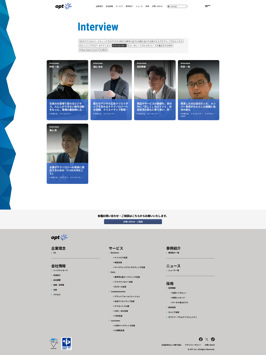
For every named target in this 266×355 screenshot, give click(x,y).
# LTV (112, 41)
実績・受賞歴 (58, 285)
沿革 (55, 289)
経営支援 (118, 262)
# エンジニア (85, 45)
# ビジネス (177, 41)
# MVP (169, 45)
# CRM (119, 41)
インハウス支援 (121, 257)
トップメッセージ (60, 270)
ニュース (139, 6)
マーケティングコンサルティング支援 (130, 267)
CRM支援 (118, 315)
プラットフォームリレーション (127, 296)
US (54, 252)
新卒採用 (172, 307)
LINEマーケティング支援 (125, 325)
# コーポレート (134, 45)
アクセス (56, 294)
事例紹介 (129, 6)
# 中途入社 (141, 41)
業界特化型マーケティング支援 (127, 277)
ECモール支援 (120, 286)
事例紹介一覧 (173, 252)
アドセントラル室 (122, 306)
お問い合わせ (157, 6)
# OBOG (103, 49)
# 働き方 (160, 45)
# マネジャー (149, 45)
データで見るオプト (180, 302)
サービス (119, 6)
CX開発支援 (119, 330)
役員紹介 (57, 275)
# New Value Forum (88, 49)
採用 (147, 6)
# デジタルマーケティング (96, 41)
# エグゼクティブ (163, 41)
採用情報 (172, 288)
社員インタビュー (179, 292)
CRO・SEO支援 (121, 311)
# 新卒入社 (129, 41)
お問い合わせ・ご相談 (133, 221)
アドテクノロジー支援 (124, 281)
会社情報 (109, 6)
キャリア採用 (173, 312)
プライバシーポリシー (193, 345)
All (81, 41)
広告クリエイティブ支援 (124, 301)
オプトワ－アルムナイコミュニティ (182, 317)
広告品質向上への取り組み (171, 345)
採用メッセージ (178, 297)
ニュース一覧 (173, 270)
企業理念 (99, 6)
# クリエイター (119, 45)
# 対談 (151, 41)
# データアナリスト (101, 45)
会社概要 (57, 280)
